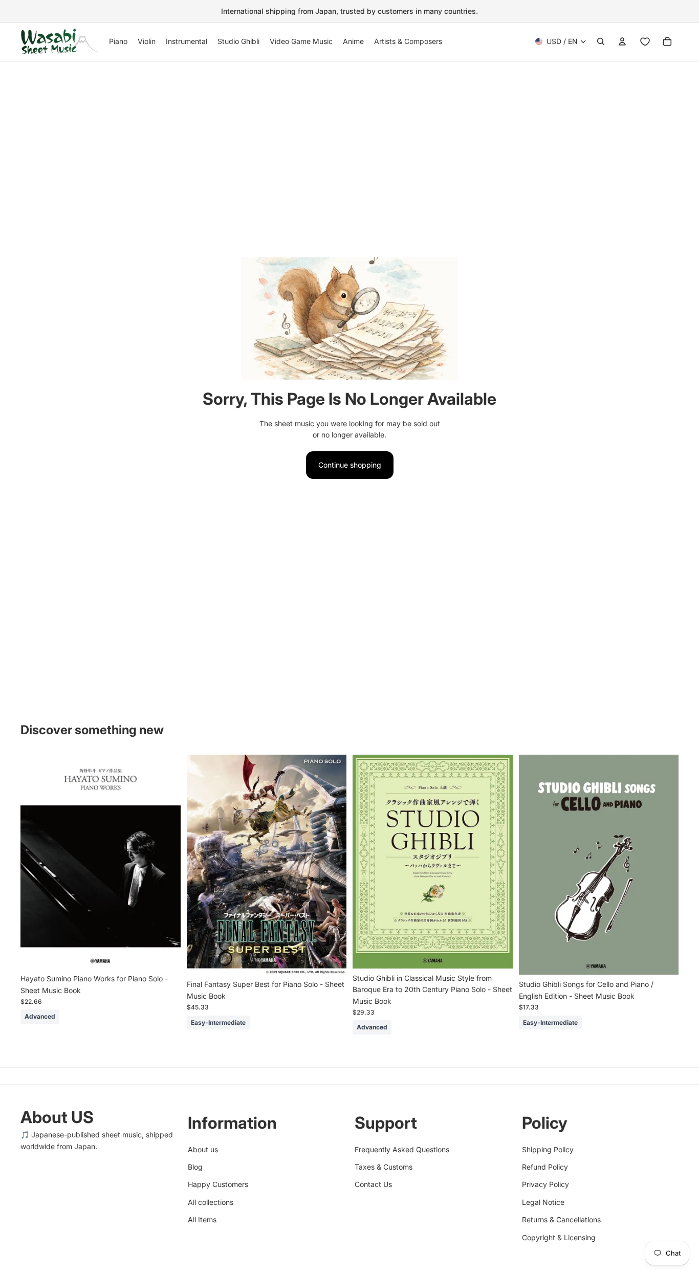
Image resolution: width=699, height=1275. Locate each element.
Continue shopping (349, 464)
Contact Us (373, 1184)
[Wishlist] (645, 41)
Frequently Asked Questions (402, 1149)
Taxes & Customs (383, 1166)
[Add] (165, 953)
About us (203, 1149)
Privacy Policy (545, 1184)
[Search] (600, 41)
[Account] (622, 41)
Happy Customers (218, 1184)
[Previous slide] (35, 862)
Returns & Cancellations (561, 1219)
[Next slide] (165, 862)
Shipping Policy (548, 1149)
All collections (210, 1201)
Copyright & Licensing (559, 1237)
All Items (202, 1219)
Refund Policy (545, 1166)
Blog (195, 1166)
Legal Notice (543, 1201)
